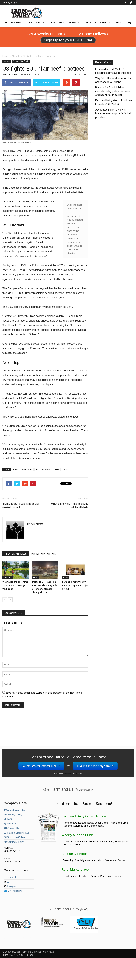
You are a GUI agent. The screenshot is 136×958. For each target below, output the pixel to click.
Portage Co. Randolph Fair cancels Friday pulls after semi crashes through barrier (112, 91)
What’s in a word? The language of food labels (69, 505)
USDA (56, 469)
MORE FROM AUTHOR (43, 553)
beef (15, 469)
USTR (65, 469)
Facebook (11, 877)
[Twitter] (131, 2)
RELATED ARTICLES (16, 553)
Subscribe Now (12, 22)
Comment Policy (15, 842)
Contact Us (13, 828)
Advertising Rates (16, 810)
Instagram (11, 886)
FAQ (9, 819)
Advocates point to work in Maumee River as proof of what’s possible (114, 113)
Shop (116, 22)
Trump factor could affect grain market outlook (21, 505)
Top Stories (25, 61)
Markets (40, 22)
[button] (129, 22)
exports (46, 469)
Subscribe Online (16, 837)
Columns (8, 577)
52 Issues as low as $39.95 (41, 766)
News (27, 22)
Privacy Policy (14, 814)
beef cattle (27, 469)
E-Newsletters (14, 891)
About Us (11, 823)
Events (90, 22)
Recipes (103, 22)
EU (37, 469)
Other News (11, 74)
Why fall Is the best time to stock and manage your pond (15, 585)
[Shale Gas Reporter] (51, 926)
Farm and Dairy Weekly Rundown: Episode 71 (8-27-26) (75, 585)
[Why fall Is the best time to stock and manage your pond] (15, 570)
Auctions (56, 22)
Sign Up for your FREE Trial (68, 40)
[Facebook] (125, 2)
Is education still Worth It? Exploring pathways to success (113, 71)
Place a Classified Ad (17, 833)
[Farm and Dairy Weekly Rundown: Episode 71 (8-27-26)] (75, 570)
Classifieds (74, 22)
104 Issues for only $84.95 (95, 766)
